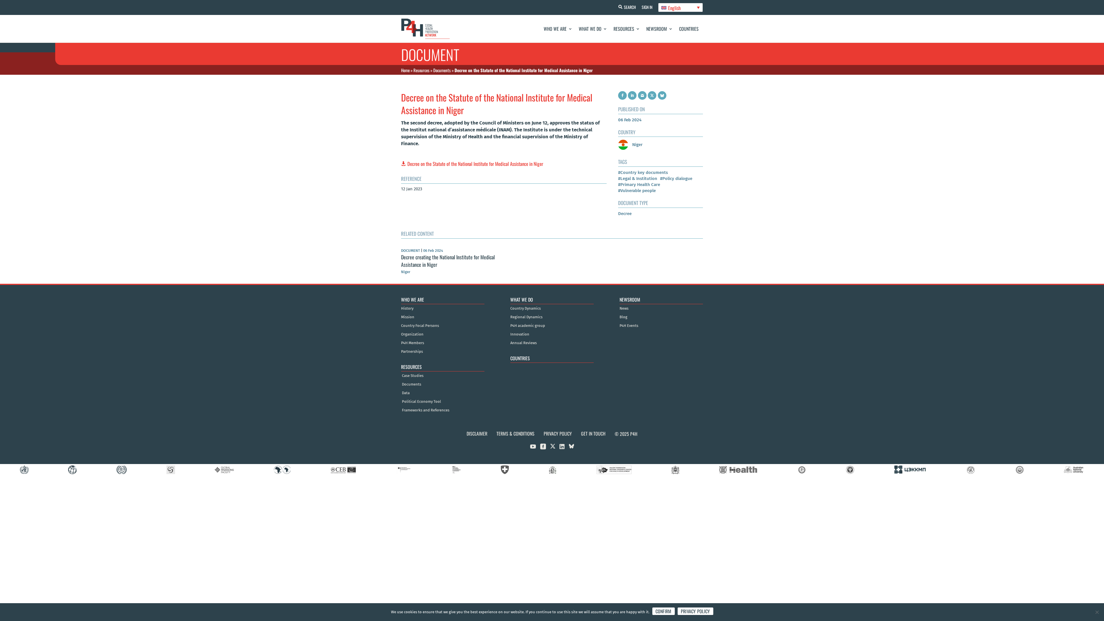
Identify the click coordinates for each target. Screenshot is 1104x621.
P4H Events (629, 326)
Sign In (647, 7)
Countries (689, 28)
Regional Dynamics (526, 317)
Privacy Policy (558, 433)
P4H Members (412, 343)
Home (405, 70)
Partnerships (412, 352)
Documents (442, 70)
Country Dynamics (525, 308)
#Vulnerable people (637, 190)
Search (630, 7)
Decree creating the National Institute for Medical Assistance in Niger (448, 260)
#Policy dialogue (676, 178)
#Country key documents (643, 172)
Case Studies (412, 376)
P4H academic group (527, 326)
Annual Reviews (523, 343)
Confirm (664, 611)
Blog (623, 317)
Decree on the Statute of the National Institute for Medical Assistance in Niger (475, 163)
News (624, 308)
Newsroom (656, 28)
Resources (624, 28)
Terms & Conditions (515, 433)
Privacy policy (695, 611)
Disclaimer (477, 433)
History (407, 308)
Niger (637, 144)
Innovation (519, 334)
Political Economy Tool (421, 402)
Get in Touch (593, 433)
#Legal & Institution (637, 178)
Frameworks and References (425, 410)
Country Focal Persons (420, 326)
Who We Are (555, 28)
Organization (412, 334)
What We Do (590, 28)
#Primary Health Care (639, 184)
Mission (407, 317)
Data (406, 393)
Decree (625, 213)
